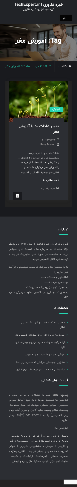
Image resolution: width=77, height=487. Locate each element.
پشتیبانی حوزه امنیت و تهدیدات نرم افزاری (40, 370)
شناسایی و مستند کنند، (54, 277)
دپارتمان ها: (61, 428)
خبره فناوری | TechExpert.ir (38, 5)
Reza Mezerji (48, 145)
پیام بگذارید (48, 188)
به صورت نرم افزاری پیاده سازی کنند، (46, 287)
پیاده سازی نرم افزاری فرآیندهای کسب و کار (40, 335)
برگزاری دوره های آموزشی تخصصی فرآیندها (40, 362)
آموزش (56, 109)
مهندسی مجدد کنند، (56, 282)
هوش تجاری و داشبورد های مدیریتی (44, 355)
